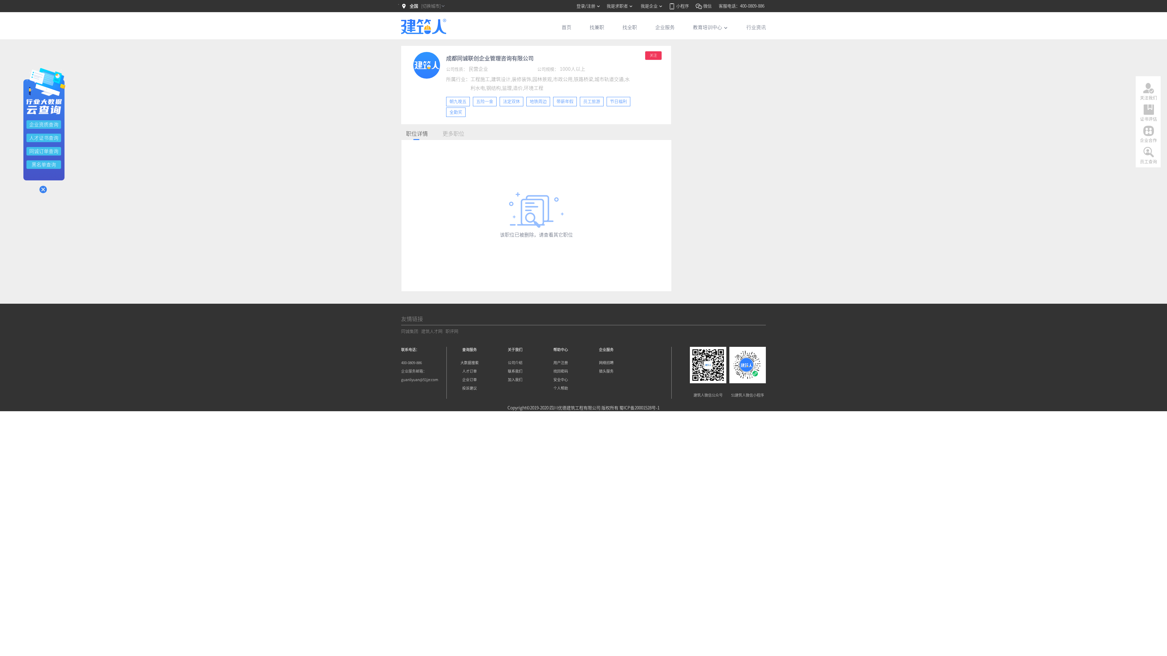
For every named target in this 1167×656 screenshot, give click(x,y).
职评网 (452, 331)
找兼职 (597, 27)
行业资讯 (756, 27)
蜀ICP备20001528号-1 (639, 408)
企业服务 (665, 27)
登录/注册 (586, 6)
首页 (566, 27)
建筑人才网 (431, 331)
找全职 (629, 27)
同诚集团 (409, 331)
